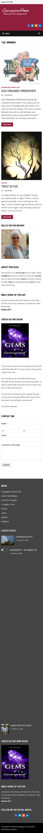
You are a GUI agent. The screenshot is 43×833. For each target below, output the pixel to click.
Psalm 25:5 (6, 309)
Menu (7, 33)
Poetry (4, 183)
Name (4, 423)
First (2, 431)
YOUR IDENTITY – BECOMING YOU (23, 550)
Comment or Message (11, 445)
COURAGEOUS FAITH (24, 537)
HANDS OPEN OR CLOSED (21, 725)
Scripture (5, 521)
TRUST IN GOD (9, 186)
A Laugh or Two (8, 504)
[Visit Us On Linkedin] (40, 25)
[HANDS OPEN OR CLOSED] (5, 726)
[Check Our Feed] (36, 25)
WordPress (5, 829)
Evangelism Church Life (10, 87)
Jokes (3, 513)
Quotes (4, 517)
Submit (6, 465)
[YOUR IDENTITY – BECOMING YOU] (4, 550)
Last (24, 431)
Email (4, 435)
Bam (15, 829)
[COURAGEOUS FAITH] (7, 537)
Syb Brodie (8, 95)
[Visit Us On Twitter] (32, 25)
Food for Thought (9, 500)
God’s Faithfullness (9, 496)
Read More (7, 124)
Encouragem (15, 18)
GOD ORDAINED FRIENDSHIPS (18, 91)
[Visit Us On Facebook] (28, 25)
